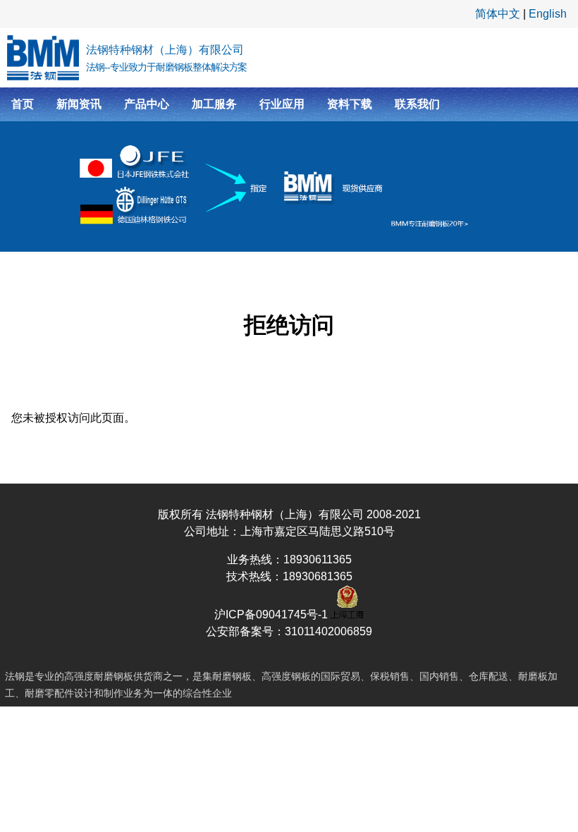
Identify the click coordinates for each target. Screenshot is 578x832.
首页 (22, 104)
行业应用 (282, 104)
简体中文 (497, 14)
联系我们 (417, 104)
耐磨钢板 (113, 676)
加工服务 (214, 104)
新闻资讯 (79, 104)
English (548, 14)
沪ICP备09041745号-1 (272, 614)
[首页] (43, 57)
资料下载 (349, 104)
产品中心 (146, 104)
